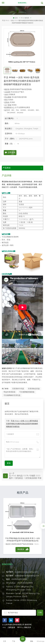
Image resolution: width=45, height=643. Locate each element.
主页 (16, 18)
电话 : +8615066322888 (16, 579)
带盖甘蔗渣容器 (9, 392)
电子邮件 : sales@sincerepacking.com (22, 576)
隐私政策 (11, 627)
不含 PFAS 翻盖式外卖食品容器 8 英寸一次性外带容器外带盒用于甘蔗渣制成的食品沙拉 (22, 540)
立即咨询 (11, 153)
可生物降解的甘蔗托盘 (12, 395)
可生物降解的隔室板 (26, 392)
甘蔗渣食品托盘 (34, 389)
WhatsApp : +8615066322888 (19, 583)
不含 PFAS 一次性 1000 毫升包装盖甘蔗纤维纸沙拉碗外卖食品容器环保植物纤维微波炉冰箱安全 (22, 423)
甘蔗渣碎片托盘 (18, 389)
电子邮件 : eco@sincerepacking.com (22, 572)
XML (4, 627)
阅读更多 (20, 549)
